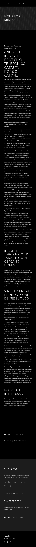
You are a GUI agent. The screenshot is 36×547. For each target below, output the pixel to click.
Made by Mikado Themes (11, 539)
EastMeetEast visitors (10, 48)
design (8, 46)
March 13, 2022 (15, 46)
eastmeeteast (9, 183)
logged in (13, 441)
